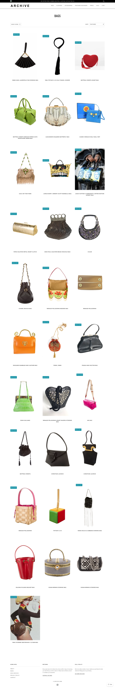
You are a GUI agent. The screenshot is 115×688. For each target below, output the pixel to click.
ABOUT (12, 668)
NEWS (12, 671)
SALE (97, 5)
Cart (103, 5)
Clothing (59, 5)
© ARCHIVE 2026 (57, 681)
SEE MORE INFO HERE (80, 673)
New (52, 5)
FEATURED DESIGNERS (81, 5)
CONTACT (12, 677)
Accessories (68, 5)
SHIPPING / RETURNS (47, 675)
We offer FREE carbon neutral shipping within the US (57, 1)
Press (92, 5)
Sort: (87, 24)
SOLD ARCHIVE (14, 673)
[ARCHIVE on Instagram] (57, 685)
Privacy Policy (15, 675)
